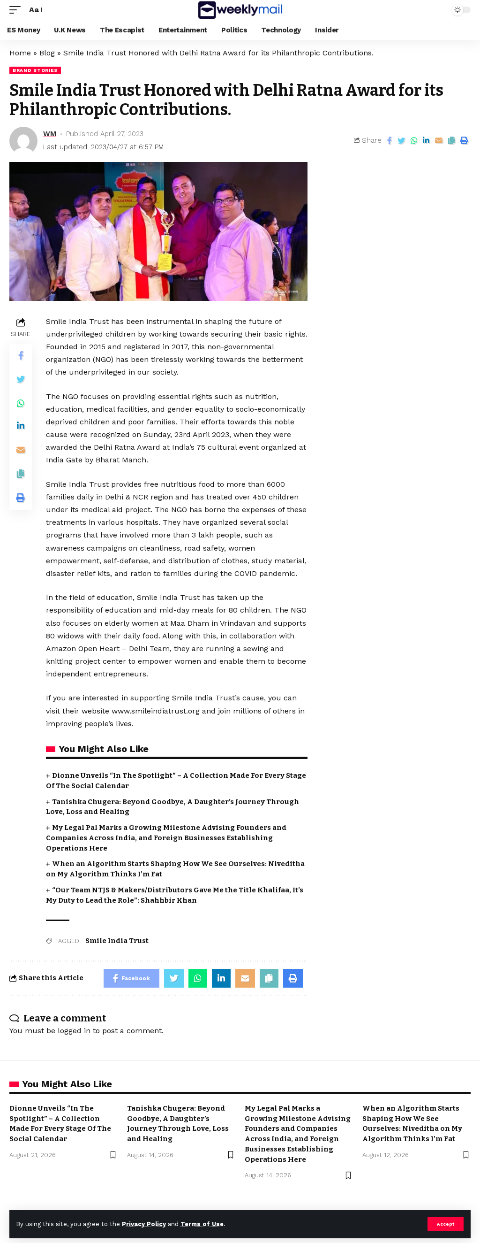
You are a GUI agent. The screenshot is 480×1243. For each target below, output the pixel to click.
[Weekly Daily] (240, 10)
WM (49, 134)
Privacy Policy (144, 1224)
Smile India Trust (117, 940)
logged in (74, 1030)
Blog (47, 52)
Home (20, 52)
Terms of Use (202, 1224)
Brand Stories (35, 70)
